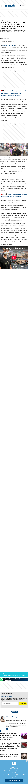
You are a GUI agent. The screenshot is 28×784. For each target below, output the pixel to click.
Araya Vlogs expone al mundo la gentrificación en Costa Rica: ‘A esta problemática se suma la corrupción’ (13, 93)
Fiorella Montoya (5, 38)
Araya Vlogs (14, 711)
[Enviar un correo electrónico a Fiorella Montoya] (7, 729)
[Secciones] (2, 6)
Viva (1, 20)
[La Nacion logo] (10, 5)
